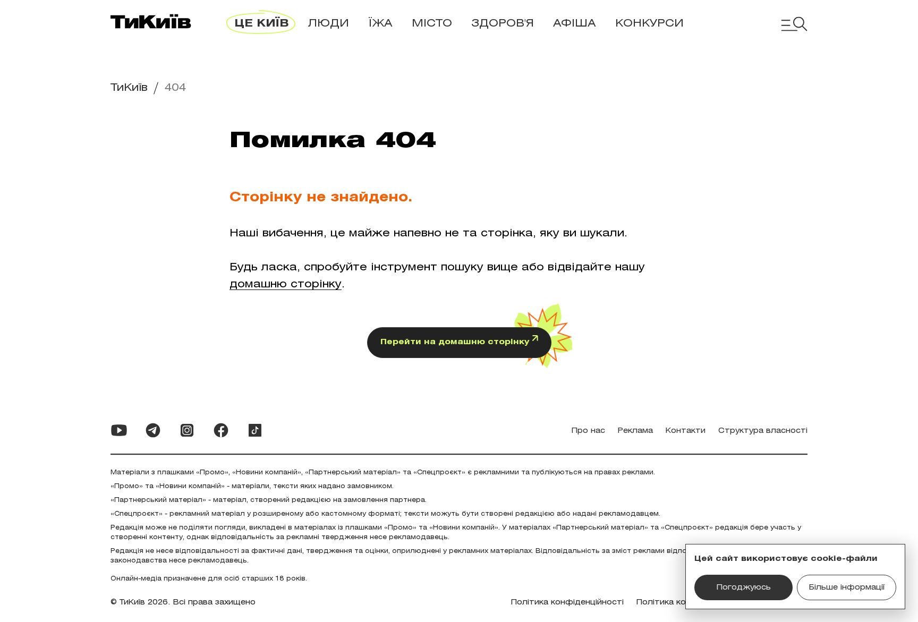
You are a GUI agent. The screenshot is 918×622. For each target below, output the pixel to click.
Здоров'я (502, 24)
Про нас (588, 431)
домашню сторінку (286, 284)
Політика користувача (682, 602)
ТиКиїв (129, 88)
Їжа (380, 24)
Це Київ (261, 24)
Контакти (686, 431)
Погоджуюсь (744, 587)
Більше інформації (847, 587)
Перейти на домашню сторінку (456, 342)
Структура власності (763, 431)
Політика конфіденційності (567, 602)
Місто (432, 24)
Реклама (635, 431)
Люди (328, 24)
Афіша (574, 24)
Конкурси (649, 24)
